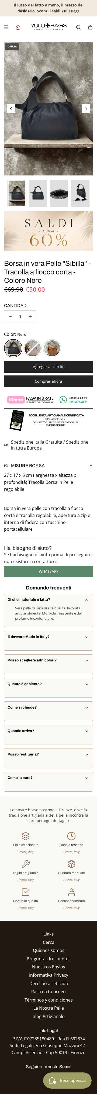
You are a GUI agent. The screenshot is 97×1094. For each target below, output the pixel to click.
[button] (11, 108)
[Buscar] (78, 27)
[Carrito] (90, 27)
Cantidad (15, 305)
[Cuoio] (52, 348)
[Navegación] (6, 27)
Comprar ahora (48, 381)
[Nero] (13, 348)
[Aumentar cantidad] (30, 317)
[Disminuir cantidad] (10, 317)
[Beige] (32, 348)
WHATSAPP (48, 571)
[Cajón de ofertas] (18, 27)
